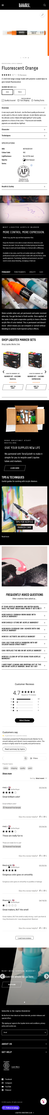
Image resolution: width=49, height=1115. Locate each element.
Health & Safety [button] (8, 186)
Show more (7, 773)
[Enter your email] (45, 1032)
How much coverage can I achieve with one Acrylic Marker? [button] (21, 630)
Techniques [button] (6, 135)
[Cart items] (46, 5)
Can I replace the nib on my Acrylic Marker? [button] (21, 650)
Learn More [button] (15, 1067)
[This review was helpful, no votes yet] (40, 816)
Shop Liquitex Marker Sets (11, 344)
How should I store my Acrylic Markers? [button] (20, 622)
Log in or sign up (26, 98)
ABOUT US (7, 1044)
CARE (41, 272)
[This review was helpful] (40, 928)
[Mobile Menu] (3, 5)
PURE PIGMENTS (20, 272)
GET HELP (7, 1052)
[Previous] (3, 371)
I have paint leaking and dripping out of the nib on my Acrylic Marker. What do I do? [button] (21, 665)
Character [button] (5, 129)
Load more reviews (24, 938)
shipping (14, 768)
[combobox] (38, 778)
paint (30, 768)
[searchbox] (13, 758)
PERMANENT (6, 272)
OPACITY (32, 272)
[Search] (44, 5)
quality (22, 768)
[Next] (45, 371)
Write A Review (24, 720)
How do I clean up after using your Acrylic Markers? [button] (21, 658)
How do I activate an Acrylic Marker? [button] (18, 636)
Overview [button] (5, 108)
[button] (24, 1112)
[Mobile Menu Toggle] (2, 5)
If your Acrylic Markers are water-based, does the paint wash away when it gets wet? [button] (22, 608)
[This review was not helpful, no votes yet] (44, 816)
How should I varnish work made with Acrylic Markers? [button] (19, 616)
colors (6, 768)
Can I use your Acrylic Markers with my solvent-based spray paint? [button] (19, 644)
